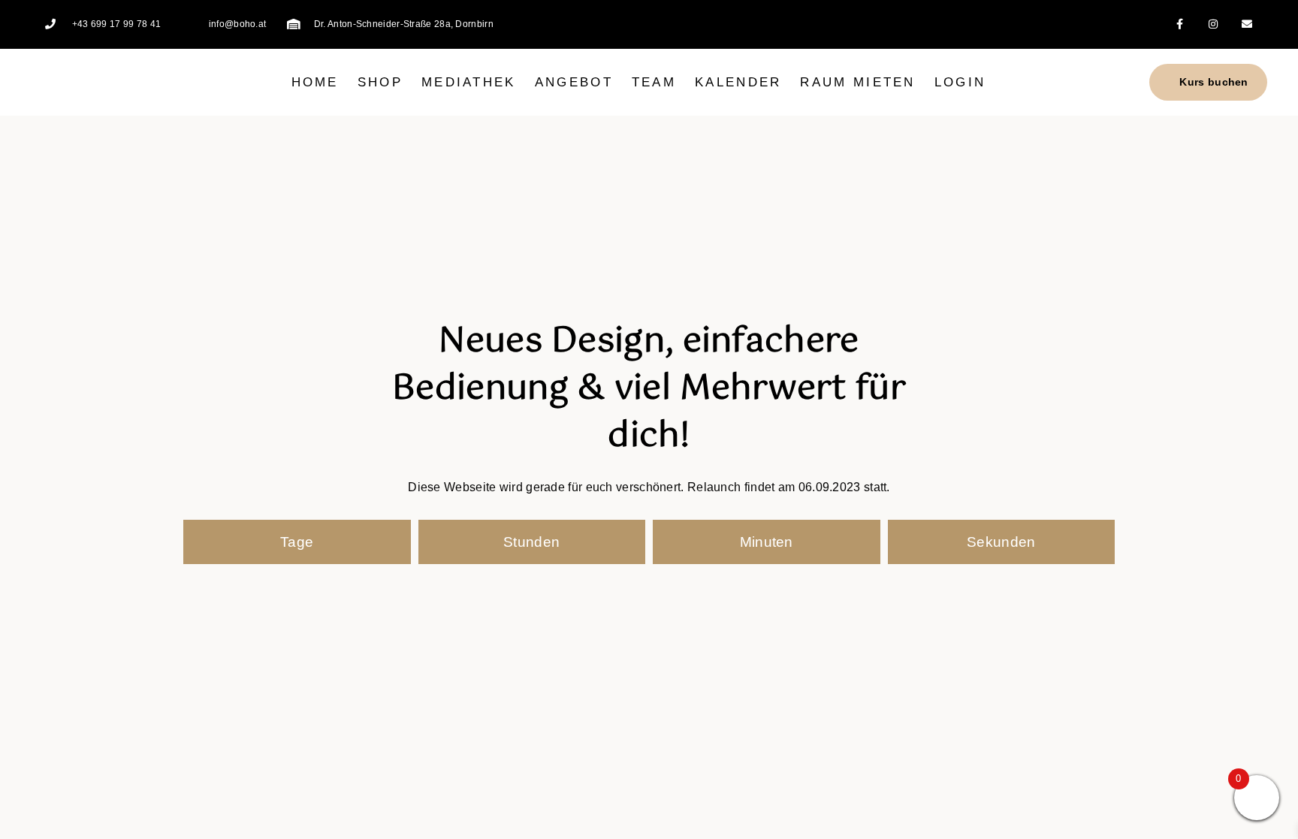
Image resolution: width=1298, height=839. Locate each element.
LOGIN (960, 82)
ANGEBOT (574, 82)
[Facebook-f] (1180, 24)
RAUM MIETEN (857, 82)
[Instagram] (1213, 24)
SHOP (380, 82)
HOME (315, 82)
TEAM (654, 82)
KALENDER (738, 82)
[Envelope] (1247, 24)
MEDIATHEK (468, 82)
